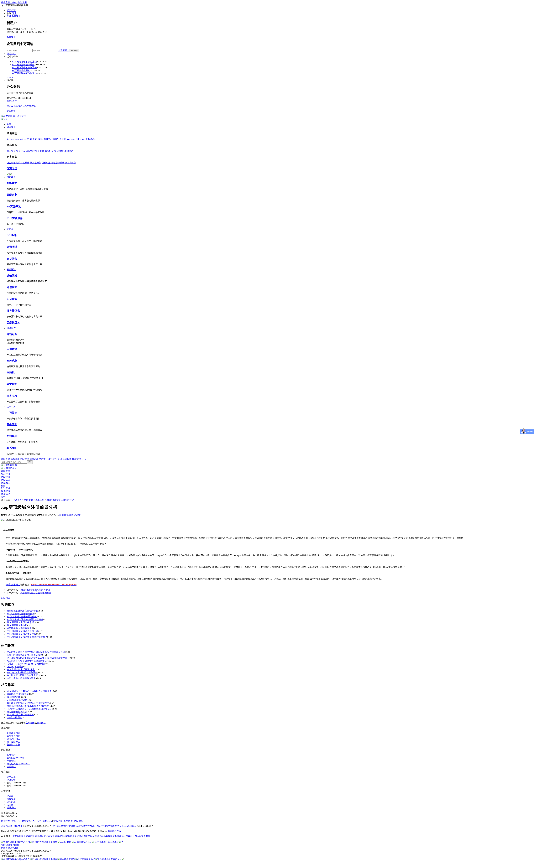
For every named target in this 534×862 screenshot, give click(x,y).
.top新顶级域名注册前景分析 (60, 500)
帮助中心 (12, 2)
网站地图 (78, 821)
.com (17, 139)
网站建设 (11, 177)
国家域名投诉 (114, 831)
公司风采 (12, 436)
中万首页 (17, 500)
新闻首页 (5, 459)
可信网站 (12, 287)
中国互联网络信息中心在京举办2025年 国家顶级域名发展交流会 (38, 658)
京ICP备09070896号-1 (11, 826)
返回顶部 (14, 845)
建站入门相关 (13, 739)
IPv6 (50, 459)
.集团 (47, 139)
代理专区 (26, 821)
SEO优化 (12, 360)
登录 (9, 16)
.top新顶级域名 (13, 584)
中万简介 (12, 412)
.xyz (12, 139)
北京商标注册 (19, 836)
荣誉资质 (12, 424)
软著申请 (59, 162)
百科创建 (47, 162)
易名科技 (107, 836)
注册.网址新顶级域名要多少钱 (21, 634)
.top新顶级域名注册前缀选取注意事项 (25, 619)
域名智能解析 (63, 836)
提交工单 (11, 777)
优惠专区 (12, 168)
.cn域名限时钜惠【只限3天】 (21, 669)
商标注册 (23, 162)
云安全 (10, 229)
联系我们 (12, 447)
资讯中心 (57, 821)
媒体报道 (67, 459)
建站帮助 (11, 766)
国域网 (40, 836)
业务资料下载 (13, 744)
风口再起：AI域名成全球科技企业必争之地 (28, 661)
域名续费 (58, 151)
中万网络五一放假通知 (23, 64)
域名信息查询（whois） (18, 763)
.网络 (40, 139)
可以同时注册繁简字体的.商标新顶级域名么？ (29, 709)
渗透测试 (12, 246)
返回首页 (11, 10)
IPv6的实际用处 (14, 717)
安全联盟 (12, 299)
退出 (14, 13)
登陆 (20, 2)
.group (82, 139)
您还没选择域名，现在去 (21, 106)
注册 (24, 2)
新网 (34, 836)
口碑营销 (12, 348)
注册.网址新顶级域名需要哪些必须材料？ (27, 637)
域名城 (29, 836)
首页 (9, 124)
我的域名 (11, 151)
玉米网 (53, 836)
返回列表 (5, 598)
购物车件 (12, 101)
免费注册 (16, 16)
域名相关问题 (13, 736)
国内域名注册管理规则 (18, 694)
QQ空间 (77, 515)
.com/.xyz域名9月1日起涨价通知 (22, 672)
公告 (83, 459)
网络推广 (11, 328)
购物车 (4, 2)
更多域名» (91, 139)
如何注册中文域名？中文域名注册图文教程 (28, 703)
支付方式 (47, 821)
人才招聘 (36, 821)
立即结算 (11, 111)
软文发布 (35, 162)
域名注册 (11, 127)
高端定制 (12, 194)
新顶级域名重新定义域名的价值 (35, 592)
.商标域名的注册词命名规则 (20, 714)
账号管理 (11, 755)
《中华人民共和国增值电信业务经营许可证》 (74, 826)
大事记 (10, 804)
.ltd (77, 139)
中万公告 (11, 780)
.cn (25, 139)
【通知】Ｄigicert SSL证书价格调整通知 (26, 663)
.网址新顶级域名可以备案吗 (20, 622)
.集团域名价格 (14, 697)
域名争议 (74, 836)
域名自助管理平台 (15, 758)
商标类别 (70, 162)
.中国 (29, 139)
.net (21, 139)
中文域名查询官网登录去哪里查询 (24, 675)
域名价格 (49, 151)
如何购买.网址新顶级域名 (19, 628)
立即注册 (30, 722)
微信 (61, 515)
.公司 (34, 139)
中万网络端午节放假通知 (24, 61)
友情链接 (68, 821)
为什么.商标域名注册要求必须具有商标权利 (28, 706)
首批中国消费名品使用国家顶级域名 (24, 655)
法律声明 (5, 821)
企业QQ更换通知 (15, 666)
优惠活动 (76, 459)
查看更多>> (11, 77)
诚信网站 (12, 275)
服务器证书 (13, 310)
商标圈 (82, 836)
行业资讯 (57, 459)
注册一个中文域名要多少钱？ (21, 678)
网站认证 (11, 269)
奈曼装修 (145, 836)
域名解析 (39, 151)
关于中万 (11, 407)
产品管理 (11, 761)
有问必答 (41, 722)
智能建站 (12, 183)
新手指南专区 (13, 741)
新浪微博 (69, 515)
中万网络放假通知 (21, 70)
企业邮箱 (12, 162)
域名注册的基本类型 (17, 711)
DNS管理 (30, 151)
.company (71, 139)
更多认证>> (13, 322)
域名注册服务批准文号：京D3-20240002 (116, 826)
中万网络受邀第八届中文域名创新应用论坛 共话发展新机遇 (36, 652)
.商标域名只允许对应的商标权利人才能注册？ (29, 691)
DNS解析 (12, 235)
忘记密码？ (63, 50)
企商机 (11, 372)
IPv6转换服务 (15, 218)
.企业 (62, 139)
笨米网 (46, 836)
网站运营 (12, 334)
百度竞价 (12, 395)
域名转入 (20, 151)
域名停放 (116, 836)
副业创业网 (135, 836)
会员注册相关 (13, 733)
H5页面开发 (14, 206)
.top (8, 139)
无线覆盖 (125, 836)
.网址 (54, 139)
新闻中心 (29, 500)
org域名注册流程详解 (17, 700)
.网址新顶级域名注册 (17, 625)
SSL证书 (12, 258)
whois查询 (68, 151)
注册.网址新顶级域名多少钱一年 (22, 631)
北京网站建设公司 (94, 836)
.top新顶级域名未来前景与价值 (35, 590)
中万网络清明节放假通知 (24, 67)
